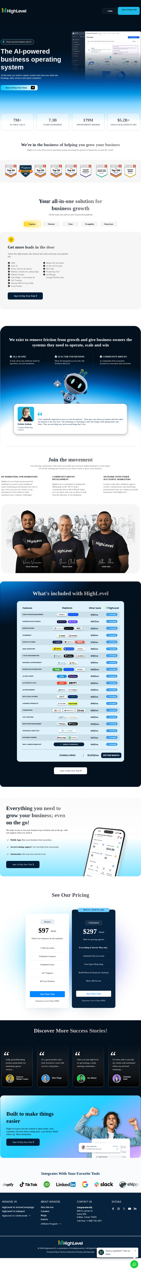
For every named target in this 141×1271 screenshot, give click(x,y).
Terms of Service (67, 1252)
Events (44, 1219)
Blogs (44, 1215)
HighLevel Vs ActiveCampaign (18, 1207)
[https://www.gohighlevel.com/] (44, 11)
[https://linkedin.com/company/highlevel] (135, 1209)
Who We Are (47, 1207)
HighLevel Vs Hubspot (13, 1211)
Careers (45, 1211)
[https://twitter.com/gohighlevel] (124, 1209)
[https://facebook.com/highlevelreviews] (113, 1209)
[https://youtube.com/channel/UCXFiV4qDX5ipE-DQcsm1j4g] (130, 1209)
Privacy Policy (53, 1252)
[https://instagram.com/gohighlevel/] (118, 1209)
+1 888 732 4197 (94, 1220)
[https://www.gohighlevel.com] (70, 1243)
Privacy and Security (85, 1252)
